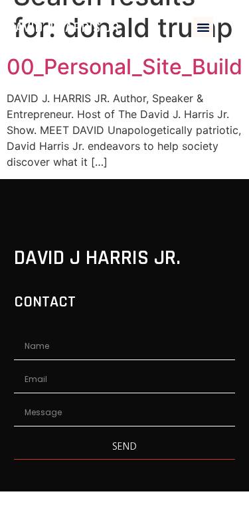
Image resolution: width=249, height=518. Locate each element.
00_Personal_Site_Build (124, 67)
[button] (203, 27)
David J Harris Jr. (64, 27)
